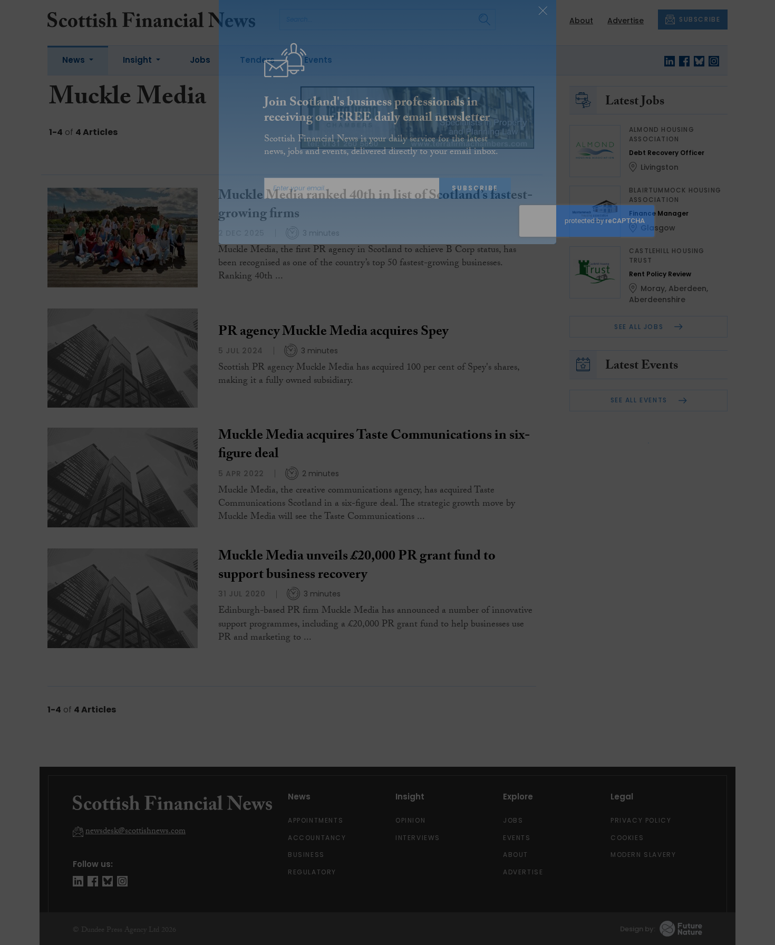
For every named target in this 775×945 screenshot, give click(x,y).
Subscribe (475, 205)
